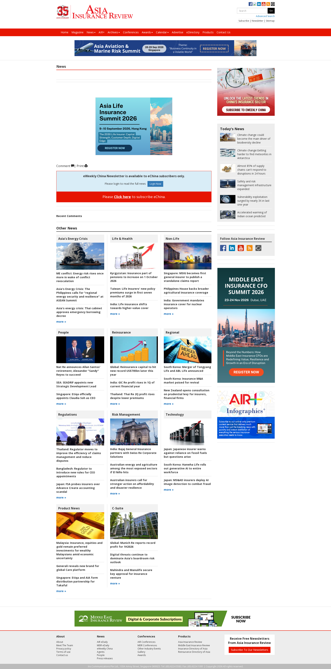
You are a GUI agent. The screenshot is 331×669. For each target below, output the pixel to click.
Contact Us (223, 32)
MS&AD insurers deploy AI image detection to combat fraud (187, 482)
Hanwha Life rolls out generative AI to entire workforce (185, 468)
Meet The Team (64, 645)
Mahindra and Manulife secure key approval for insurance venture (131, 573)
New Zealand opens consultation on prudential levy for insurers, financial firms (186, 394)
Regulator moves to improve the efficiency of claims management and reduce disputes (78, 455)
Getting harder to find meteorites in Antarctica (254, 154)
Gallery (141, 651)
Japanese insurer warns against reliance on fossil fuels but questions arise (185, 453)
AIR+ (102, 32)
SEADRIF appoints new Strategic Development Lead (76, 384)
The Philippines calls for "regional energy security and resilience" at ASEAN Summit (79, 294)
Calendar (161, 32)
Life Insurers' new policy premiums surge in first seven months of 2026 (132, 292)
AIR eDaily (102, 642)
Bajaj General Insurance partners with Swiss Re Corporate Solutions (133, 453)
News (90, 32)
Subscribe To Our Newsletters (249, 650)
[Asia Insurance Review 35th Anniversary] (94, 12)
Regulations (67, 414)
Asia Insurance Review (190, 642)
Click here (122, 196)
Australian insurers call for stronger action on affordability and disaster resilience (132, 484)
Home (64, 32)
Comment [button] (63, 166)
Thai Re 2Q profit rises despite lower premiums (132, 396)
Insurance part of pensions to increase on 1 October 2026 (134, 277)
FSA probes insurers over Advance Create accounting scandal (78, 488)
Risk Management (126, 414)
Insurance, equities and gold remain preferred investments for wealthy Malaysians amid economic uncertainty (79, 550)
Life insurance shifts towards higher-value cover (129, 306)
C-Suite (117, 508)
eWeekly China (105, 648)
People (63, 332)
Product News (69, 508)
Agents (100, 651)
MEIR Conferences (147, 645)
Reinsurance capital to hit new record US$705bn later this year (133, 370)
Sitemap (270, 20)
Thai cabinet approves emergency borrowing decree (79, 312)
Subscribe (243, 20)
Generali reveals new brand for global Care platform (77, 568)
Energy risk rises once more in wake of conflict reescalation (80, 277)
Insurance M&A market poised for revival (183, 380)
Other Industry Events (149, 648)
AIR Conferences (146, 642)
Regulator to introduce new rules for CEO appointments (75, 472)
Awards (146, 32)
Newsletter (257, 20)
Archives (113, 32)
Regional (172, 332)
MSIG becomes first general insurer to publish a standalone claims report (185, 277)
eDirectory (192, 32)
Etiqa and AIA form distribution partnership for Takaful (77, 581)
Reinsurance (121, 332)
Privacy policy (63, 648)
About (59, 642)
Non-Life (172, 239)
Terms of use (63, 651)
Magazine (77, 32)
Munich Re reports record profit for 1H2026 (132, 544)
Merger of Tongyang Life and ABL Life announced (187, 369)
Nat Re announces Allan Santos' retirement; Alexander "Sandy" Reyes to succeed (78, 370)
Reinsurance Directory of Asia (194, 651)
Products (208, 32)
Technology (175, 414)
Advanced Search (265, 16)
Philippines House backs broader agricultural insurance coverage (186, 290)
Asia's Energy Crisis (73, 239)
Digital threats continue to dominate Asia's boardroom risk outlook (132, 558)
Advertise (177, 32)
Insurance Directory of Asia (192, 648)
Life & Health (122, 239)
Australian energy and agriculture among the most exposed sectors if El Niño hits (133, 468)
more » (61, 321)
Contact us (62, 655)
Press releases (105, 658)
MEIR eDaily (103, 645)
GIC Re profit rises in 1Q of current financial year (132, 384)
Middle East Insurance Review (194, 645)
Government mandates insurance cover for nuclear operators (184, 304)
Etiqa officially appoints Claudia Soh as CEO (75, 396)
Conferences (131, 32)
